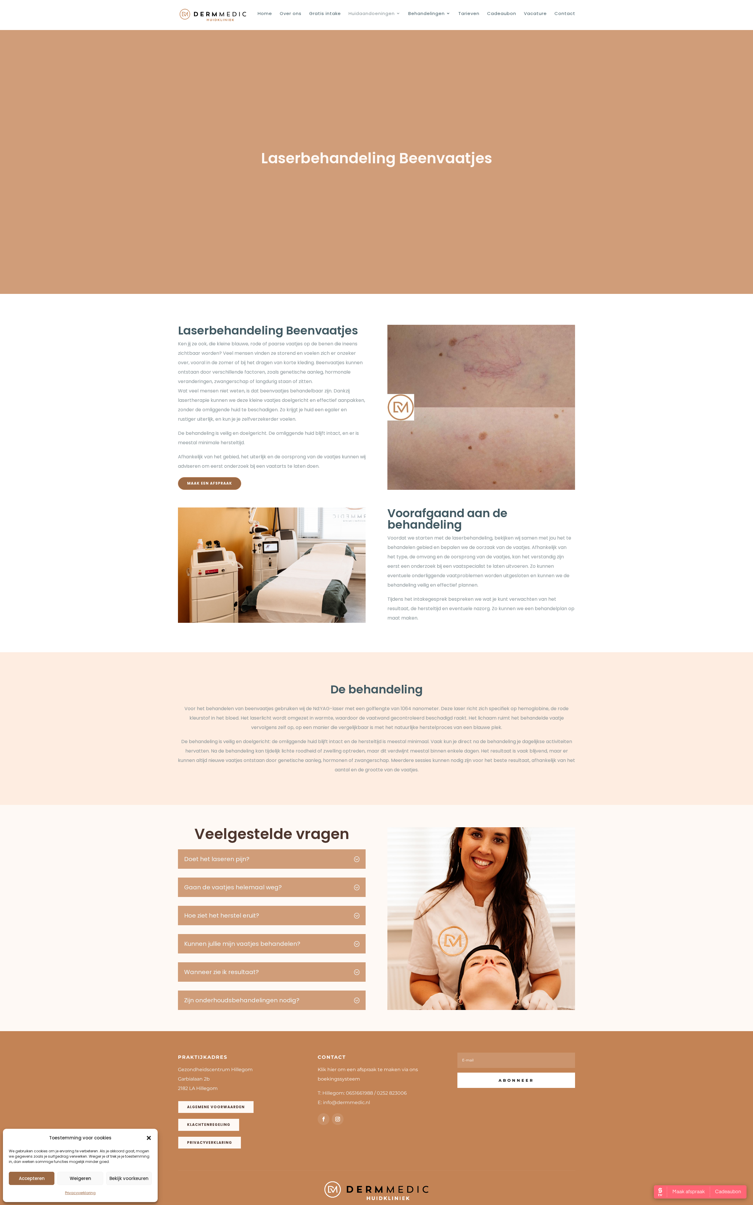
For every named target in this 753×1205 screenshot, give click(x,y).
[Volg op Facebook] (323, 1119)
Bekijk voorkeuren (129, 1178)
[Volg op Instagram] (338, 1119)
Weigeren (80, 1178)
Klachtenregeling (208, 1124)
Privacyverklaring (80, 1192)
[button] (149, 1138)
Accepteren (32, 1178)
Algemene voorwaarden (216, 1106)
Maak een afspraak (209, 483)
